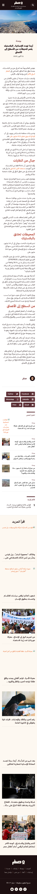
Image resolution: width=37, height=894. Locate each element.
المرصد (28, 868)
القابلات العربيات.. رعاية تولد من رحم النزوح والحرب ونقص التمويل (24, 457)
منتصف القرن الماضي (17, 168)
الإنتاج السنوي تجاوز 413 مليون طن (22, 136)
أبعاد (23, 872)
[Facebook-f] (25, 889)
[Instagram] (20, 889)
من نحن (16, 872)
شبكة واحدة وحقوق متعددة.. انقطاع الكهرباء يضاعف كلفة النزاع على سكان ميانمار (19, 805)
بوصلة (18, 41)
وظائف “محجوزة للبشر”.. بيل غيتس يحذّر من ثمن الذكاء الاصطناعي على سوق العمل (20, 558)
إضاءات (15, 868)
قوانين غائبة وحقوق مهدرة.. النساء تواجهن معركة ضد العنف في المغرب (19, 505)
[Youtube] (12, 889)
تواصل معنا (8, 872)
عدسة (8, 868)
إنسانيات (30, 872)
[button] (27, 394)
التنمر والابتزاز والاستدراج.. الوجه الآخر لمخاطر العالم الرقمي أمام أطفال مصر (25, 444)
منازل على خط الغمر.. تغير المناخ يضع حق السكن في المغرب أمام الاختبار (24, 485)
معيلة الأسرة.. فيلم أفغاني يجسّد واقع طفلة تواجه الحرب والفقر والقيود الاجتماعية (19, 681)
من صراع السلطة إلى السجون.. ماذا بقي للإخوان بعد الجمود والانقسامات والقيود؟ (23, 470)
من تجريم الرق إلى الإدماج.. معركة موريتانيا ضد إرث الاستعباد (24, 427)
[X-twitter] (16, 889)
